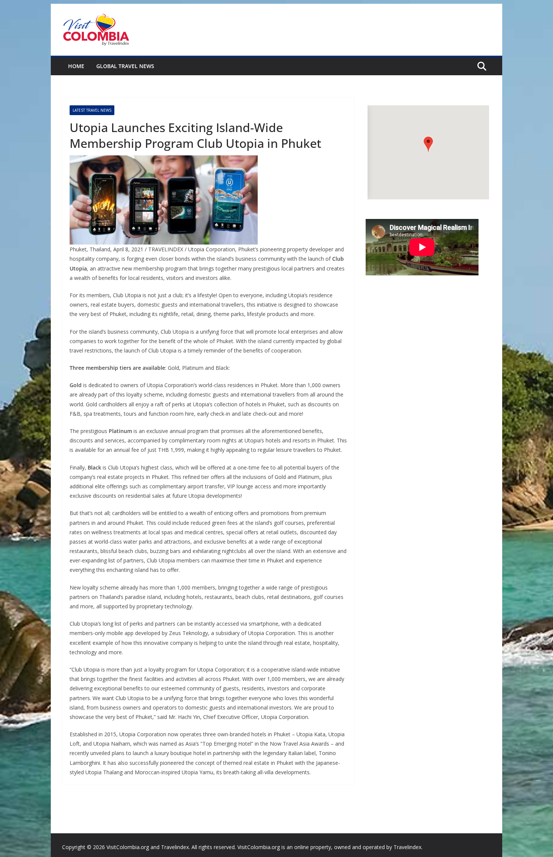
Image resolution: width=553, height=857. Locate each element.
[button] (428, 144)
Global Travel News (125, 66)
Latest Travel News (92, 110)
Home (76, 66)
